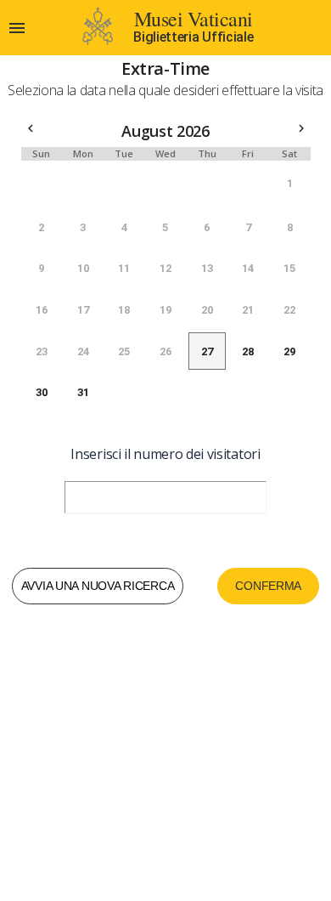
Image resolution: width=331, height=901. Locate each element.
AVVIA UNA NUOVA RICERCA (98, 585)
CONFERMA (268, 585)
